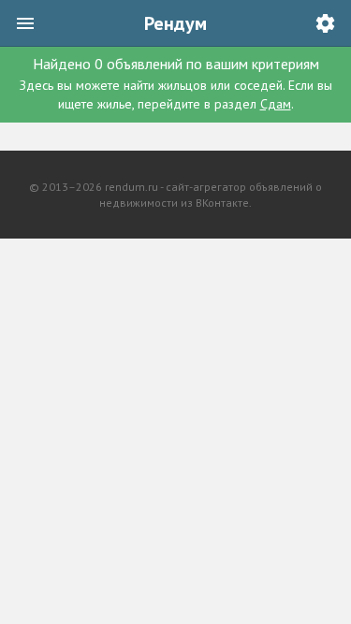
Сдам (275, 103)
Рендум (175, 23)
